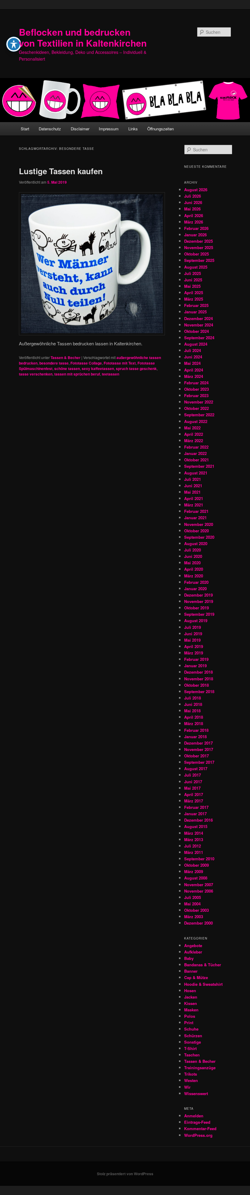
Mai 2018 (192, 711)
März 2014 (193, 833)
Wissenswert (196, 1093)
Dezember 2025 (198, 241)
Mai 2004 (192, 904)
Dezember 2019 (198, 595)
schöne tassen (67, 368)
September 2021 (199, 466)
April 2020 (193, 569)
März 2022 (193, 440)
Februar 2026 (196, 228)
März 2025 (193, 299)
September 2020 (199, 537)
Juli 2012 (192, 846)
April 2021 (193, 498)
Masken (191, 1010)
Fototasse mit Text (120, 363)
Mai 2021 (192, 492)
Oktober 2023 (196, 389)
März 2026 (193, 222)
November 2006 (198, 891)
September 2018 (199, 691)
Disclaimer (80, 129)
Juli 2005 (192, 897)
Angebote (193, 945)
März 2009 (193, 871)
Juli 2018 (192, 698)
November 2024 (198, 325)
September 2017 (199, 762)
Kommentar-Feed (200, 1128)
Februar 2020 (196, 582)
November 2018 (198, 679)
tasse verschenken (35, 374)
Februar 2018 (196, 730)
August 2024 (195, 344)
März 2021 (193, 505)
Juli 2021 (192, 479)
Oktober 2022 (196, 408)
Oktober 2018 (196, 685)
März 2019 (193, 653)
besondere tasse (54, 363)
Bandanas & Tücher (202, 965)
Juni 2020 (193, 556)
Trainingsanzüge (200, 1067)
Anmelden (193, 1116)
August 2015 (195, 826)
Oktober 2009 (196, 865)
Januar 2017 (195, 813)
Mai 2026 (192, 209)
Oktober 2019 (196, 608)
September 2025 (199, 260)
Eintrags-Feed (197, 1122)
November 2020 (198, 524)
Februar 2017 (196, 807)
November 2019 (198, 601)
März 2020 (193, 576)
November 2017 (198, 749)
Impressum (109, 129)
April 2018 (193, 717)
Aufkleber (193, 952)
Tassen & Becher (65, 357)
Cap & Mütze (196, 977)
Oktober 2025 (196, 254)
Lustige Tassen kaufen (61, 171)
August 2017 (195, 768)
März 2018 (193, 723)
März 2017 (193, 801)
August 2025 (195, 267)
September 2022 (199, 415)
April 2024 (193, 370)
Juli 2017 (192, 775)
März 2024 (193, 376)
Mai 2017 (192, 788)
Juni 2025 (193, 280)
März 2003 (193, 916)
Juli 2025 (192, 273)
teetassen (110, 374)
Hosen (190, 990)
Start (25, 129)
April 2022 (193, 434)
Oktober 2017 (196, 756)
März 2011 (193, 852)
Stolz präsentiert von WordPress (125, 1173)
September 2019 (199, 614)
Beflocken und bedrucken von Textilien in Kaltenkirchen (83, 37)
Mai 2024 (192, 363)
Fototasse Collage (86, 363)
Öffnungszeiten (160, 129)
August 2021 (195, 473)
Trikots (190, 1074)
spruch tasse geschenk (136, 368)
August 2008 (195, 878)
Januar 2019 (195, 665)
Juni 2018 (193, 704)
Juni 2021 (193, 485)
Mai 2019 (192, 640)
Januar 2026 (195, 235)
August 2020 (195, 543)
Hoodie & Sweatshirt (203, 984)
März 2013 (193, 839)
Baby (189, 958)
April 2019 (193, 646)
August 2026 (195, 189)
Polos (189, 1016)
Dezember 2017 (198, 743)
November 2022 (198, 402)
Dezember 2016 (198, 820)
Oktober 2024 (196, 331)
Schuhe (191, 1029)
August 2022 (195, 421)
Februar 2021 (196, 511)
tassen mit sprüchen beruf (77, 374)
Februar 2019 (196, 659)
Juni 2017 (193, 781)
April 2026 (193, 215)
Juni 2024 (193, 357)
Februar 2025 (196, 305)
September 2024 (199, 337)
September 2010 (199, 859)
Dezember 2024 (198, 318)
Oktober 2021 (196, 460)
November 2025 (198, 247)
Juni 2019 (193, 633)
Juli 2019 (192, 627)
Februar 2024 (196, 383)
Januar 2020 (195, 588)
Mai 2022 (192, 428)
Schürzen (193, 1035)
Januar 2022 (195, 453)
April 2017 (193, 794)
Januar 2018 (195, 736)
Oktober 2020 (196, 531)
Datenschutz (50, 129)
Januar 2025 (195, 312)
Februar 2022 (196, 447)
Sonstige (192, 1042)
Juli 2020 (192, 550)
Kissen (190, 1003)
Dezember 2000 (198, 923)
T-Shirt (190, 1048)
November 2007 (198, 884)
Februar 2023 (196, 395)
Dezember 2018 (198, 672)
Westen (191, 1080)
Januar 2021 (195, 517)
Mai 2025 (192, 286)
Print (188, 1022)
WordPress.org (198, 1135)
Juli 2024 (192, 350)
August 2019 (195, 620)
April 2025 (193, 292)
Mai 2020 (192, 563)
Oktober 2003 (196, 910)
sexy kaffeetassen (98, 368)
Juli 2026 (192, 196)
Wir (187, 1087)
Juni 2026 (193, 202)
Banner (191, 971)
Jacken (190, 997)
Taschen (192, 1055)
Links (133, 129)
